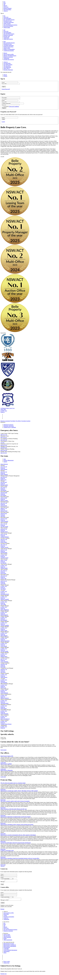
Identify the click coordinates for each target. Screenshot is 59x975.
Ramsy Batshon (4, 474)
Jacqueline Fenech (5, 594)
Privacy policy (6, 961)
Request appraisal (7, 8)
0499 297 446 (4, 549)
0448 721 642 (4, 560)
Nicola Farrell (4, 505)
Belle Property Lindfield (6, 763)
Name (2, 874)
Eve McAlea (3, 562)
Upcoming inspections (8, 22)
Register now (4, 973)
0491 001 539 (4, 503)
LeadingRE (6, 948)
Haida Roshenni (4, 614)
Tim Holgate (3, 490)
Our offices (18, 421)
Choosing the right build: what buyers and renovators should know (16, 842)
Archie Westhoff (4, 521)
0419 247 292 (4, 445)
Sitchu (4, 952)
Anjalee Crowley (4, 547)
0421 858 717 (4, 487)
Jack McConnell (4, 526)
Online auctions (7, 23)
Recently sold (6, 36)
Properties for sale (7, 21)
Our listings (12, 421)
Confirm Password (6, 103)
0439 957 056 (4, 518)
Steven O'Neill (4, 511)
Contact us (5, 918)
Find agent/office (7, 9)
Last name (4, 98)
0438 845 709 (4, 664)
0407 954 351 (4, 437)
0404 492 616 (4, 575)
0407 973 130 (4, 434)
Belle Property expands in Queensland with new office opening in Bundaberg (18, 835)
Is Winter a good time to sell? (7, 850)
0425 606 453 (4, 477)
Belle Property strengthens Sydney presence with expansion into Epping (17, 824)
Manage (5, 5)
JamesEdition (6, 951)
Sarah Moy (3, 583)
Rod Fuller (3, 666)
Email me (3, 468)
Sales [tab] (4, 459)
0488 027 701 (4, 508)
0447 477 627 (4, 659)
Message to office (5, 900)
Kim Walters (3, 495)
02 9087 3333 (4, 410)
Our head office (7, 63)
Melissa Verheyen (5, 698)
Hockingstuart (6, 947)
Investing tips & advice (8, 59)
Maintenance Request (8, 424)
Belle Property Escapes (8, 943)
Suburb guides (6, 27)
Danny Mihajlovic (5, 609)
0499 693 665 (4, 513)
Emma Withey (4, 542)
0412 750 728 (4, 524)
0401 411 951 (4, 453)
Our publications (7, 67)
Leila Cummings (4, 661)
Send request (3, 749)
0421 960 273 (4, 570)
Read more (3, 789)
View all (2, 866)
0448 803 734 (4, 669)
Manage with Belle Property (9, 55)
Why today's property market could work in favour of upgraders (15, 801)
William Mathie (4, 568)
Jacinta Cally (3, 578)
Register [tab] (5, 76)
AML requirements (7, 939)
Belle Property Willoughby (7, 770)
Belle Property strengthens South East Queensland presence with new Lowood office (20, 858)
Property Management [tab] (8, 460)
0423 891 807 (4, 482)
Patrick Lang (3, 479)
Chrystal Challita (4, 651)
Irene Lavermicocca (5, 718)
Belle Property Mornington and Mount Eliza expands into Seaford (16, 816)
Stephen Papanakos (5, 640)
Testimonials (6, 37)
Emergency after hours (8, 426)
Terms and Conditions (14, 106)
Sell (4, 4)
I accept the (11, 106)
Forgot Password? (6, 89)
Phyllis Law (3, 687)
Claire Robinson (4, 692)
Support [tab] (5, 461)
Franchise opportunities (8, 916)
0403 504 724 (4, 472)
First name (4, 97)
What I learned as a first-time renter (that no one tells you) (14, 809)
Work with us (6, 68)
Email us (3, 412)
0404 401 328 (4, 539)
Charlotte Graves (4, 557)
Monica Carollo (4, 500)
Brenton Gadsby (4, 485)
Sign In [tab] (5, 74)
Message (3, 881)
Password (4, 83)
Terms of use (6, 962)
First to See (6, 928)
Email (3, 82)
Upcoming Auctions (25, 421)
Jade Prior (3, 516)
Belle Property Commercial (9, 944)
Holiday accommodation (9, 49)
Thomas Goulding (5, 625)
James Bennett (4, 469)
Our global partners (7, 64)
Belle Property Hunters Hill (7, 756)
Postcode (4, 105)
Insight (5, 938)
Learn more (3, 762)
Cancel (3, 121)
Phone (2, 875)
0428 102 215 (4, 581)
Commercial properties (8, 50)
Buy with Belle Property (9, 19)
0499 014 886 (4, 498)
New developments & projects (10, 24)
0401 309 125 (4, 544)
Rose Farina (3, 573)
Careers (5, 915)
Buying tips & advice (8, 26)
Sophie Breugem (4, 713)
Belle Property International (9, 946)
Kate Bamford (4, 620)
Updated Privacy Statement (9, 427)
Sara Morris (3, 588)
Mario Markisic (4, 635)
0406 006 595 (4, 447)
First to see (5, 7)
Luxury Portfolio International (10, 950)
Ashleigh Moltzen (5, 536)
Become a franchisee (8, 69)
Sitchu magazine (7, 937)
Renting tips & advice (8, 46)
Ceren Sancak (4, 646)
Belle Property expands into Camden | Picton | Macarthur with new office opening (19, 790)
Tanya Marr (3, 604)
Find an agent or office (8, 54)
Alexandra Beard (4, 703)
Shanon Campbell (5, 599)
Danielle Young (4, 531)
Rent (4, 3)
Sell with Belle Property (8, 33)
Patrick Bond (4, 708)
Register (2, 909)
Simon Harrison (4, 464)
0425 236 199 (4, 440)
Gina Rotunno (4, 682)
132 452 (2, 442)
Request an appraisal (8, 35)
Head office (6, 914)
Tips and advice (7, 65)
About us (5, 10)
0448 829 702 (4, 529)
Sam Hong (3, 672)
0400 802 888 (4, 492)
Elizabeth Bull (4, 552)
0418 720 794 (4, 534)
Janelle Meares (4, 677)
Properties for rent (7, 44)
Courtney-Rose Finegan (6, 724)
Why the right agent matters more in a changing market (13, 783)
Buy (4, 1)
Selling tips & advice (8, 39)
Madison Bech (4, 656)
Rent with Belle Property (9, 42)
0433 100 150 (4, 466)
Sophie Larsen (4, 630)
